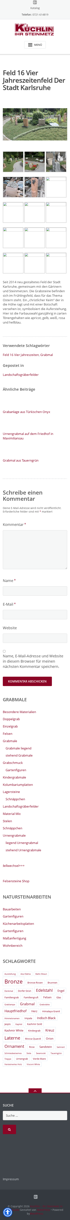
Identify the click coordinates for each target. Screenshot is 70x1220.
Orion (49, 1038)
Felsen (7, 733)
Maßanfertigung (14, 938)
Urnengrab (22, 1058)
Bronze (13, 981)
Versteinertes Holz (13, 1064)
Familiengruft (31, 997)
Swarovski (41, 1053)
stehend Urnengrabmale (23, 850)
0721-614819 (40, 14)
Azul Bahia (26, 974)
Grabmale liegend (18, 748)
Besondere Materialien (19, 712)
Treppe (7, 1059)
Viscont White (33, 1064)
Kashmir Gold (34, 1024)
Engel (60, 991)
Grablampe (9, 1004)
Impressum (11, 1179)
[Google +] (35, 2)
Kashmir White (13, 1030)
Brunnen (52, 982)
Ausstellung (10, 974)
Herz (34, 1011)
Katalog (35, 8)
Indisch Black (46, 1018)
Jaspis (7, 1024)
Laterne (12, 1038)
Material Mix (12, 814)
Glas (58, 997)
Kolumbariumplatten (18, 784)
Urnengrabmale (14, 835)
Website (10, 627)
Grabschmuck (13, 763)
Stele (29, 1053)
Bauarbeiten (12, 909)
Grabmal (46, 355)
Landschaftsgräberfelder (21, 374)
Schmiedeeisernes (13, 1053)
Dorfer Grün (24, 991)
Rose (32, 1047)
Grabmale (10, 741)
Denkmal (8, 991)
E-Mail (8, 604)
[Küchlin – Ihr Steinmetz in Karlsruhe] (35, 29)
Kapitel (18, 1024)
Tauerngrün (56, 1053)
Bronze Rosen (35, 982)
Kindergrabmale (14, 777)
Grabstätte (45, 1004)
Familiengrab (11, 997)
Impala (28, 1018)
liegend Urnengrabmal (22, 843)
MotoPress (43, 1210)
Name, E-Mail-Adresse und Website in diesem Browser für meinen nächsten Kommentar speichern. (33, 661)
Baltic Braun (41, 974)
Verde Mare (39, 1058)
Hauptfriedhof (15, 1011)
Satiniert (61, 1047)
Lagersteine (11, 792)
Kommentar (13, 524)
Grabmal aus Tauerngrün (20, 460)
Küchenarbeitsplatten (18, 923)
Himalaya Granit (51, 1011)
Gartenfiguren (16, 770)
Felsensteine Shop (16, 881)
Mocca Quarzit (33, 1038)
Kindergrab (34, 1030)
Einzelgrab (10, 726)
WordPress (36, 1213)
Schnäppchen (15, 799)
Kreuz (49, 1030)
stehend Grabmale (19, 755)
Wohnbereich (12, 945)
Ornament (14, 1046)
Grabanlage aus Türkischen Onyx (26, 412)
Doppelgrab (11, 719)
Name (8, 580)
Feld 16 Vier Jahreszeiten (21, 355)
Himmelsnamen (12, 1018)
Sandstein (45, 1047)
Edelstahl (44, 990)
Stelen (7, 821)
